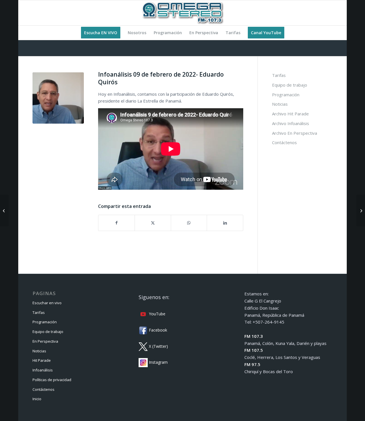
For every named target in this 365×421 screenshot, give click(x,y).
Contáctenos (284, 142)
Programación (285, 94)
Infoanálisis (43, 370)
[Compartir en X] (153, 223)
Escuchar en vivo (47, 302)
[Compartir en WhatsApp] (189, 223)
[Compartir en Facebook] (116, 223)
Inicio (37, 398)
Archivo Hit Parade (290, 114)
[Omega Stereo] (182, 12)
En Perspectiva (45, 341)
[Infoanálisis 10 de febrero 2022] (360, 210)
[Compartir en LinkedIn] (225, 223)
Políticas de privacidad (52, 379)
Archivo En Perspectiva (294, 133)
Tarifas (279, 75)
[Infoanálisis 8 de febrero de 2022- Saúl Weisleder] (4, 210)
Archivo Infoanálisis (290, 123)
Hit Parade (42, 360)
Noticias (280, 104)
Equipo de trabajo (289, 85)
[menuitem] (100, 33)
